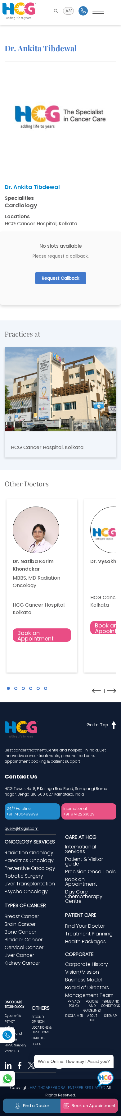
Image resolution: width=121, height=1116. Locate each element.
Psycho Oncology (26, 891)
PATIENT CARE (80, 915)
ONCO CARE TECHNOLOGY (14, 1004)
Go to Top (97, 725)
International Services (80, 849)
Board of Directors (87, 987)
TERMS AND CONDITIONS (110, 1003)
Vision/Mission (82, 972)
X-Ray (9, 1027)
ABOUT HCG (92, 1017)
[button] (8, 688)
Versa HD (12, 1051)
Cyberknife (13, 1015)
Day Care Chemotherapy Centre (83, 896)
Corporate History (86, 964)
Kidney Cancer (22, 963)
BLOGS (36, 1044)
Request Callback (60, 278)
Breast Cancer (22, 916)
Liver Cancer (19, 955)
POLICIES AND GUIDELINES (92, 1006)
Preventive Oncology (30, 868)
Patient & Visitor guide (84, 861)
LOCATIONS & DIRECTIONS (42, 1030)
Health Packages (85, 941)
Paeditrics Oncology (29, 860)
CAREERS (38, 1038)
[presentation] (96, 690)
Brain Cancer (20, 924)
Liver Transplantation (30, 883)
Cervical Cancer (24, 947)
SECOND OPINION (38, 1019)
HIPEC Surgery (15, 1045)
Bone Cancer (20, 931)
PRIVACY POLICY (74, 1003)
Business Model (83, 979)
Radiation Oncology (29, 852)
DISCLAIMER (74, 1015)
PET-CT (10, 1021)
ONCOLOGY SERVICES (30, 841)
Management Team (89, 995)
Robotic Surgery (24, 875)
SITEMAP (110, 1015)
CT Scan (11, 1039)
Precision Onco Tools (90, 871)
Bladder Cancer (24, 939)
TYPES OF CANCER (25, 905)
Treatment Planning (89, 933)
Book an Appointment (35, 635)
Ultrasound (13, 1033)
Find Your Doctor (85, 926)
